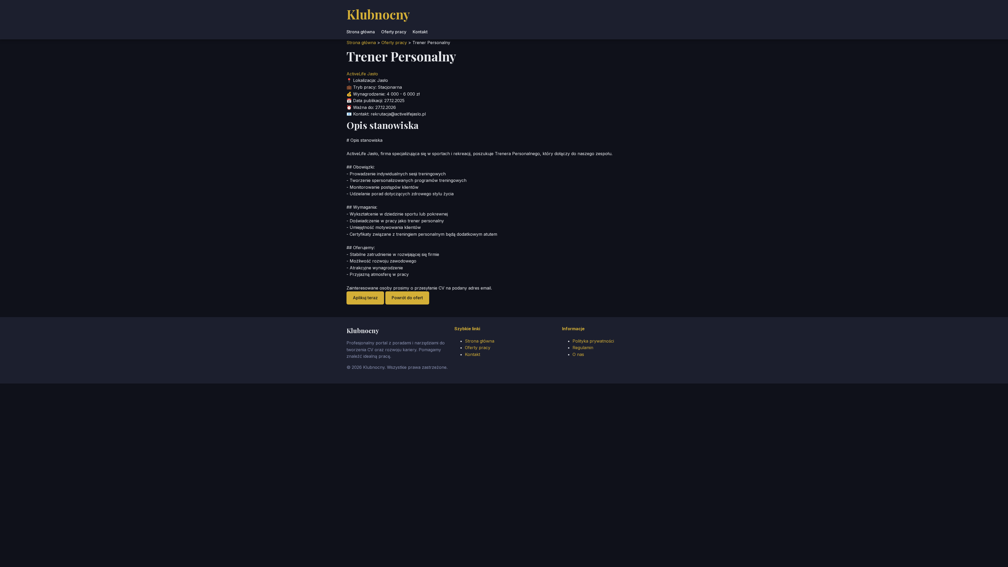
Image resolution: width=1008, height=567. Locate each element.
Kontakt (420, 31)
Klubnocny (378, 14)
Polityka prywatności (593, 341)
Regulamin (583, 347)
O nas (578, 354)
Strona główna (360, 31)
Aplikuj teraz (365, 297)
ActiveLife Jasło (362, 73)
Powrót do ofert (407, 297)
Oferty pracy (393, 31)
